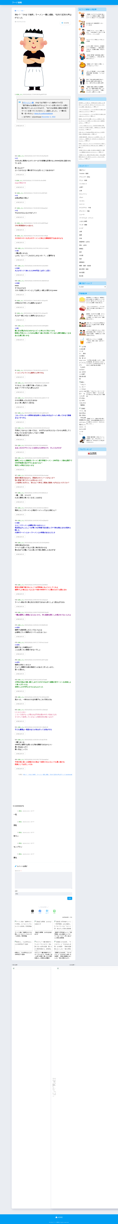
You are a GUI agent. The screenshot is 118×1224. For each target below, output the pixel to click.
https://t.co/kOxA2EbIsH (43, 113)
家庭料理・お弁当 (84, 241)
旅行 (80, 252)
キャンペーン (83, 194)
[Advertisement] (43, 141)
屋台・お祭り (83, 245)
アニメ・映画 (83, 180)
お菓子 (81, 187)
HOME (60, 1217)
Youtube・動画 (83, 173)
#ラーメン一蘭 (28, 103)
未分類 (81, 255)
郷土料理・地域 (83, 269)
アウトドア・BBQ (84, 177)
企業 (80, 231)
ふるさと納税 (83, 221)
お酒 (80, 190)
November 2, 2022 (48, 117)
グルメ (81, 197)
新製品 (81, 248)
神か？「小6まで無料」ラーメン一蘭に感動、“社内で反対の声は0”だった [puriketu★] (47, 774)
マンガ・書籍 (83, 224)
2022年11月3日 (26, 811)
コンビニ (81, 201)
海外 (80, 259)
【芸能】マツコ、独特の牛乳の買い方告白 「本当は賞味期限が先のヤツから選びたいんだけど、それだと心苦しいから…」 (92, 156)
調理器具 (81, 262)
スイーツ (81, 204)
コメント (18, 870)
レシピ (81, 228)
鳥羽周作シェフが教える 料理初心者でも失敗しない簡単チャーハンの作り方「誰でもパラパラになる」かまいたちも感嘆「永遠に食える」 (92, 104)
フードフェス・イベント (86, 218)
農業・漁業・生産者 (85, 265)
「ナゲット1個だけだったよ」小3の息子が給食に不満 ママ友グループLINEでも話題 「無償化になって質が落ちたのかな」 (92, 127)
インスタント (83, 183)
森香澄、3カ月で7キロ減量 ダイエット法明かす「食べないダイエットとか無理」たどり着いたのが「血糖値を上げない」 (92, 121)
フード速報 (17, 2)
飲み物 (81, 276)
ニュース (81, 214)
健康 (80, 235)
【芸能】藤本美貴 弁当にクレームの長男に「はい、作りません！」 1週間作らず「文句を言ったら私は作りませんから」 (92, 138)
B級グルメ (82, 170)
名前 (16, 891)
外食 (71, 917)
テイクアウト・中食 (85, 207)
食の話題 (81, 272)
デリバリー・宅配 (84, 211)
